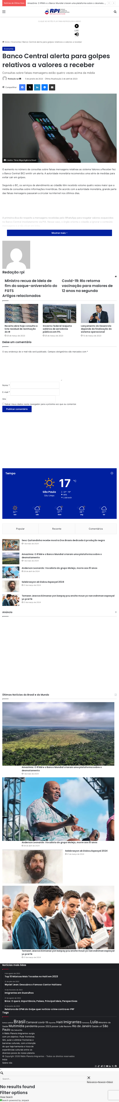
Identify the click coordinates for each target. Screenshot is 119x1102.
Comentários (96, 528)
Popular (20, 528)
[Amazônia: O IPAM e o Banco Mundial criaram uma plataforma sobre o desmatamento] (10, 558)
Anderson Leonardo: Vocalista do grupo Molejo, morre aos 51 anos (59, 568)
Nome (6, 385)
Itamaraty (86, 1023)
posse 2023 (44, 1026)
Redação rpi (13, 79)
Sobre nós (7, 1063)
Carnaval (31, 1022)
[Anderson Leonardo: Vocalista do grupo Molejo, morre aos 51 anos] (10, 572)
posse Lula (57, 1026)
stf (100, 1026)
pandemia (31, 1026)
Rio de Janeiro (81, 1026)
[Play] (77, 26)
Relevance (92, 1082)
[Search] (59, 1073)
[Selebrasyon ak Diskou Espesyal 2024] (10, 586)
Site (4, 399)
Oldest (110, 1082)
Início (7, 42)
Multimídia (16, 1026)
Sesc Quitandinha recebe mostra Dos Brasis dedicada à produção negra (63, 540)
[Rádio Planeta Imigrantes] (59, 11)
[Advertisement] (59, 207)
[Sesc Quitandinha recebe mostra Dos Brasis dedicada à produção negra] (10, 544)
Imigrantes (73, 1022)
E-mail (6, 392)
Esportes (52, 1023)
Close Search (6, 1097)
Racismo (68, 1026)
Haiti (59, 1022)
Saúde (95, 1026)
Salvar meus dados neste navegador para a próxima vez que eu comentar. (41, 404)
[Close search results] (89, 1078)
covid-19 (43, 1022)
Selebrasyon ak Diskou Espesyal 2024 (43, 581)
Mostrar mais (59, 233)
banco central (7, 1023)
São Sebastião (16, 1030)
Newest (102, 1082)
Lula (94, 1021)
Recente (56, 528)
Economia (16, 42)
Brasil (19, 1021)
